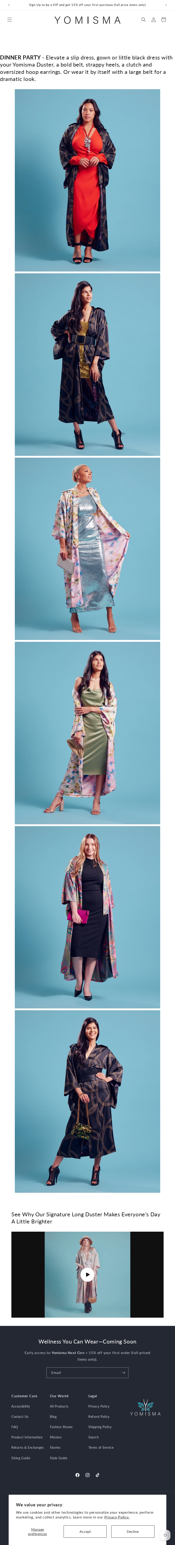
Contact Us (19, 1417)
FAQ (14, 1427)
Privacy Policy (98, 1406)
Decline (133, 1531)
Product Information (27, 1437)
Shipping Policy (100, 1427)
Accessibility (20, 1406)
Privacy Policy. (117, 1517)
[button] (10, 20)
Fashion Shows (61, 1427)
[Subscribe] (123, 1372)
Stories (55, 1447)
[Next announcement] (166, 5)
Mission (56, 1437)
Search (93, 1437)
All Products (59, 1406)
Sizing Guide (20, 1458)
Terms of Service (101, 1447)
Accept (85, 1531)
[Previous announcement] (9, 5)
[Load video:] (87, 1275)
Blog (53, 1417)
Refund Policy (99, 1417)
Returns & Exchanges (27, 1447)
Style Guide (58, 1458)
